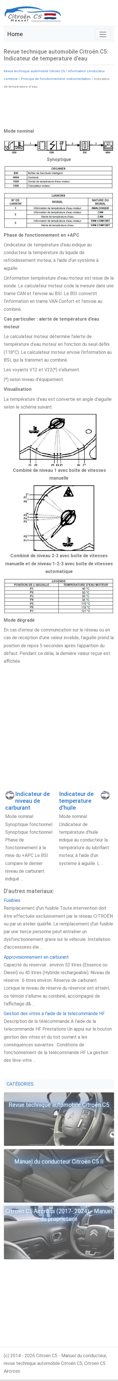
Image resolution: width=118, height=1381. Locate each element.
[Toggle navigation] (103, 34)
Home (15, 34)
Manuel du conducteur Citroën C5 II (59, 1161)
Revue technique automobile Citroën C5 (34, 71)
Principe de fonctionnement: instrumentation (56, 79)
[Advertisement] (59, 108)
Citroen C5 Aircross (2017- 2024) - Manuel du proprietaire (58, 1215)
